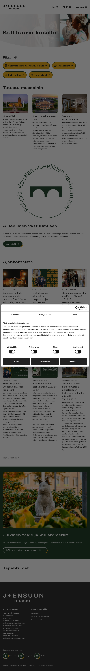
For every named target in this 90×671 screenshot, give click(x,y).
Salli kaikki (73, 361)
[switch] (34, 351)
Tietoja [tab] (74, 315)
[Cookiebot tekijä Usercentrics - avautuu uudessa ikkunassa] (77, 308)
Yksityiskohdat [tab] (45, 315)
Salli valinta (45, 361)
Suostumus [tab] (15, 315)
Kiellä (16, 361)
